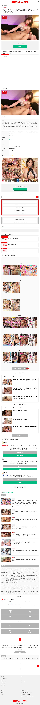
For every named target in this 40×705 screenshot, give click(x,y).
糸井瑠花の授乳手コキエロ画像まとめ (12, 584)
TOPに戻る (2, 676)
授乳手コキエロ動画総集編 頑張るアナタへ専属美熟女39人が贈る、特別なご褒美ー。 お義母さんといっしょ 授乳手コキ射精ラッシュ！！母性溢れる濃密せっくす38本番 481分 (22, 570)
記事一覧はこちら (20, 435)
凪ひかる (10, 139)
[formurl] (21, 650)
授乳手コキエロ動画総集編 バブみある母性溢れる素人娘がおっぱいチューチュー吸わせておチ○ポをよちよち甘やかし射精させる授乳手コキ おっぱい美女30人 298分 (22, 573)
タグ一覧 (22, 680)
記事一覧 (22, 678)
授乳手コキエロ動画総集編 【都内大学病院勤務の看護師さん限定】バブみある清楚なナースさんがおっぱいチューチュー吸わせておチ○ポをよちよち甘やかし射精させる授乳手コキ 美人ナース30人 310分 (22, 586)
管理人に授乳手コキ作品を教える (25, 694)
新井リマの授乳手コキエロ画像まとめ (21, 410)
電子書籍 (2, 694)
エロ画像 (2, 692)
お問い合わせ (3, 683)
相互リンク (2, 680)
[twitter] (15, 487)
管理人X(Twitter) (3, 685)
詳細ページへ (20, 452)
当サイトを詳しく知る (20, 652)
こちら (11, 604)
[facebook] (18, 487)
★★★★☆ (12, 492)
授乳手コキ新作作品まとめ (24, 690)
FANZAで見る (20, 46)
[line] (22, 487)
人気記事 (22, 676)
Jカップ (6, 492)
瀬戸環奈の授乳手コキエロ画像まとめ (21, 419)
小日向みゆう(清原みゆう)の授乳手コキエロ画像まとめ (25, 426)
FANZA (9, 492)
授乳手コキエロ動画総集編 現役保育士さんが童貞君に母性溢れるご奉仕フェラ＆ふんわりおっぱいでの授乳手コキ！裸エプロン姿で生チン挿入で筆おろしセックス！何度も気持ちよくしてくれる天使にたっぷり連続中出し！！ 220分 (22, 579)
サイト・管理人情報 (3, 678)
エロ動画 (3, 490)
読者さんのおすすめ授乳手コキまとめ (26, 692)
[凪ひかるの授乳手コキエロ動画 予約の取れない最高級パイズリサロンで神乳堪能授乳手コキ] (20, 487)
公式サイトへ (20, 455)
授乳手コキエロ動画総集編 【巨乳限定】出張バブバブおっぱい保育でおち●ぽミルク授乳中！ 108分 (21, 568)
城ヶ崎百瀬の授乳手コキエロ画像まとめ (12, 582)
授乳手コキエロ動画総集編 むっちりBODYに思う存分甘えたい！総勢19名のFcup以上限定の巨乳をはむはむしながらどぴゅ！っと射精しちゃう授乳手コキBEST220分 (22, 576)
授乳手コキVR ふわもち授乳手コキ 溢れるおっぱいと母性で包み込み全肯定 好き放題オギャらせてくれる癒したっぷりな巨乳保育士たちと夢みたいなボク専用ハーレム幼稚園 (22, 589)
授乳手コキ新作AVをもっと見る (20, 368)
